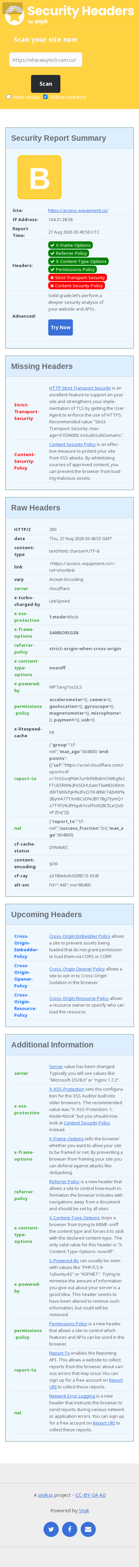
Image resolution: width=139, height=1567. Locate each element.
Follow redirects (68, 97)
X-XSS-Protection (66, 1089)
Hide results (26, 97)
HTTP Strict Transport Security (80, 388)
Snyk (84, 1510)
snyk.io (45, 1494)
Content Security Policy (72, 444)
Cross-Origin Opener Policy (77, 969)
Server (56, 1066)
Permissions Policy (68, 1324)
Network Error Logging (72, 1396)
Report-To (59, 1353)
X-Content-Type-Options (74, 1218)
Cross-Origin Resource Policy (79, 998)
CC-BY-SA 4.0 (91, 1494)
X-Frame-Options (66, 1139)
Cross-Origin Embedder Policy (79, 936)
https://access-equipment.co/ (78, 210)
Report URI (104, 1423)
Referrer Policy (64, 1181)
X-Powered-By (64, 1260)
